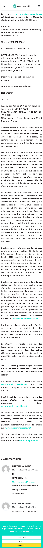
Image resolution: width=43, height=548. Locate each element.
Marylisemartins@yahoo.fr (23, 481)
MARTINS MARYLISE (21, 503)
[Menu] (39, 7)
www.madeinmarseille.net (29, 13)
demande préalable (29, 440)
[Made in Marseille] (21, 6)
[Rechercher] (4, 7)
